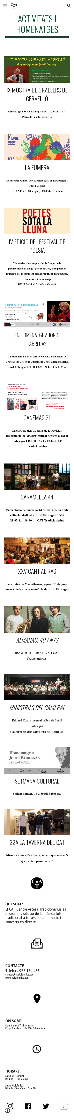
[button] (5, 5)
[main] (37, 26)
